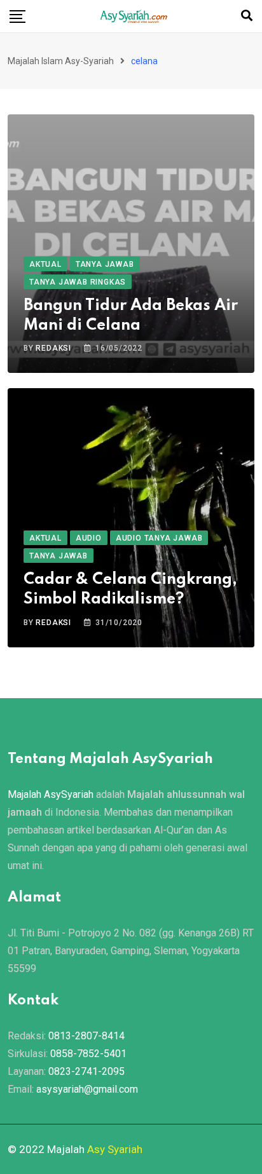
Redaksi (53, 348)
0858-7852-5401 (88, 1054)
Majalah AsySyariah (50, 794)
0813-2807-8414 (86, 1036)
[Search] (246, 15)
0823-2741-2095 (86, 1071)
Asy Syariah (114, 1149)
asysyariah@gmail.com (87, 1089)
